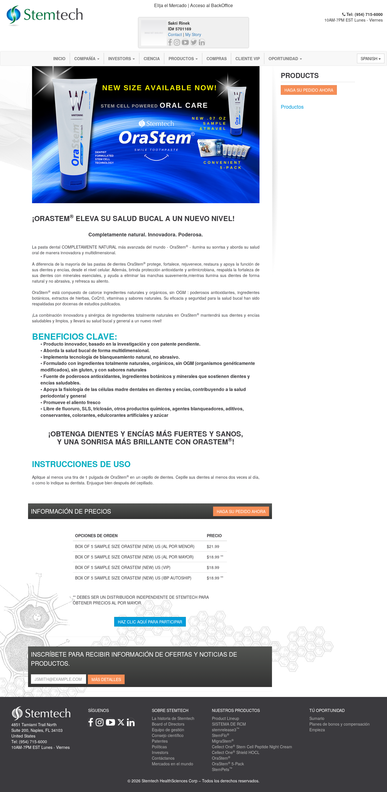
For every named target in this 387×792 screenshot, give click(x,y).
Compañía (85, 58)
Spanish (370, 58)
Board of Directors (168, 724)
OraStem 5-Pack (228, 763)
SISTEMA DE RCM (229, 724)
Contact (175, 34)
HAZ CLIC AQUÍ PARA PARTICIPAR (150, 622)
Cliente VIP (247, 58)
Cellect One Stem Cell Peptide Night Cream (252, 746)
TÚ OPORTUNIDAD (327, 710)
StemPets (222, 769)
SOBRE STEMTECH (170, 710)
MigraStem (223, 741)
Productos (182, 58)
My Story (193, 34)
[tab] (193, 5)
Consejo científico (168, 735)
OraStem (221, 758)
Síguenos (98, 710)
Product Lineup (225, 718)
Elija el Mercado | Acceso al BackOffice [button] (193, 5)
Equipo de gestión (168, 729)
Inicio (59, 58)
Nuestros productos (236, 710)
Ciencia (152, 58)
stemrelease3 (225, 729)
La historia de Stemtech (173, 718)
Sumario (316, 718)
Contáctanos (163, 758)
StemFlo (220, 735)
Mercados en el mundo (172, 763)
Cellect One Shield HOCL (236, 752)
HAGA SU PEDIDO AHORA (241, 511)
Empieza (317, 729)
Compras (217, 58)
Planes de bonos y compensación (339, 724)
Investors (120, 58)
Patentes (160, 741)
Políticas (159, 746)
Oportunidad (284, 58)
